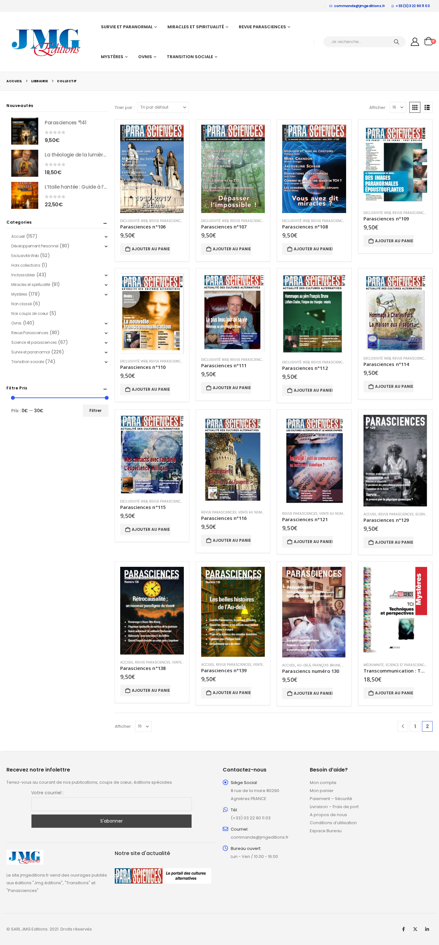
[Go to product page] (152, 169)
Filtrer (95, 410)
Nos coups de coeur (29, 313)
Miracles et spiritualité (195, 27)
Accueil (370, 514)
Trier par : (124, 107)
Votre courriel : (47, 792)
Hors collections (25, 265)
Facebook (403, 929)
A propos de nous (328, 815)
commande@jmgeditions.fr (359, 5)
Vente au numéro (253, 512)
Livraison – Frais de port (334, 807)
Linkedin (427, 929)
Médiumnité (373, 665)
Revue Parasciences (262, 27)
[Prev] (403, 726)
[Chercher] (397, 41)
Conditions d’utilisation (333, 823)
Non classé (21, 304)
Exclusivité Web (134, 220)
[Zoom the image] (24, 854)
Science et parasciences (406, 665)
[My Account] (415, 42)
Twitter (415, 929)
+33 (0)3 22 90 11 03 (412, 5)
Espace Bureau (326, 831)
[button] (414, 107)
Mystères (112, 57)
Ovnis (145, 57)
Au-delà (304, 665)
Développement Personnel (34, 246)
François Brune (326, 665)
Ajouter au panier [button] (151, 249)
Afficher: (377, 107)
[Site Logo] (46, 42)
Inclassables (23, 275)
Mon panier (322, 791)
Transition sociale (190, 57)
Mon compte (323, 783)
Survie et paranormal (127, 27)
